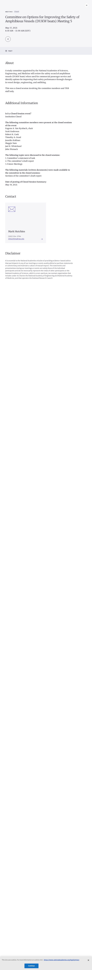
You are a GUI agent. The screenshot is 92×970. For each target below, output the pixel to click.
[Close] (88, 960)
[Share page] (8, 39)
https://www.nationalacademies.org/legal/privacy (61, 960)
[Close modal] (86, 5)
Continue (31, 966)
